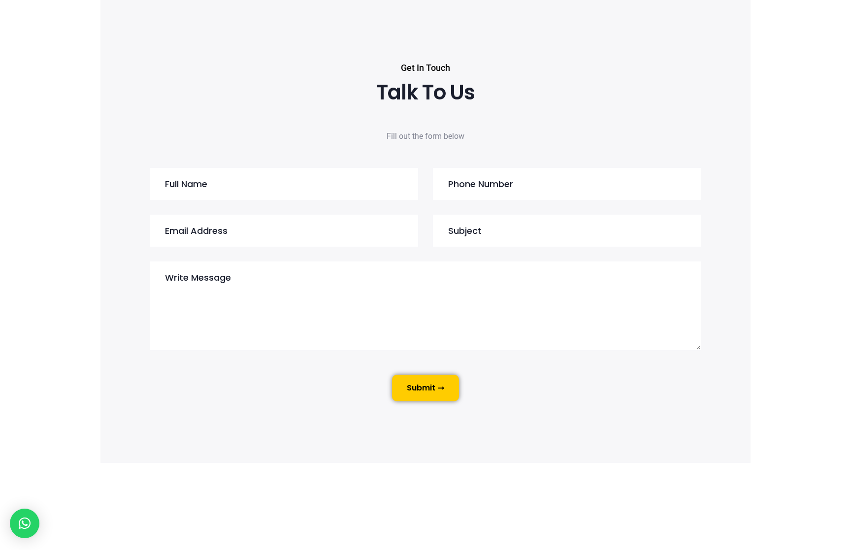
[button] (24, 523)
